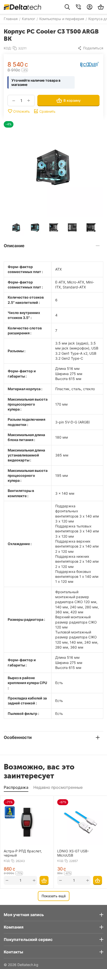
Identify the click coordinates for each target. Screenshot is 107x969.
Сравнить (47, 111)
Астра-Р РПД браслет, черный (23, 853)
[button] (90, 48)
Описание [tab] (14, 245)
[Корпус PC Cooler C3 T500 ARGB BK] (53, 167)
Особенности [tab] (18, 737)
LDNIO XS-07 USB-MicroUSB (73, 853)
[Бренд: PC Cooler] (90, 64)
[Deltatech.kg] (22, 7)
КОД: (8, 48)
